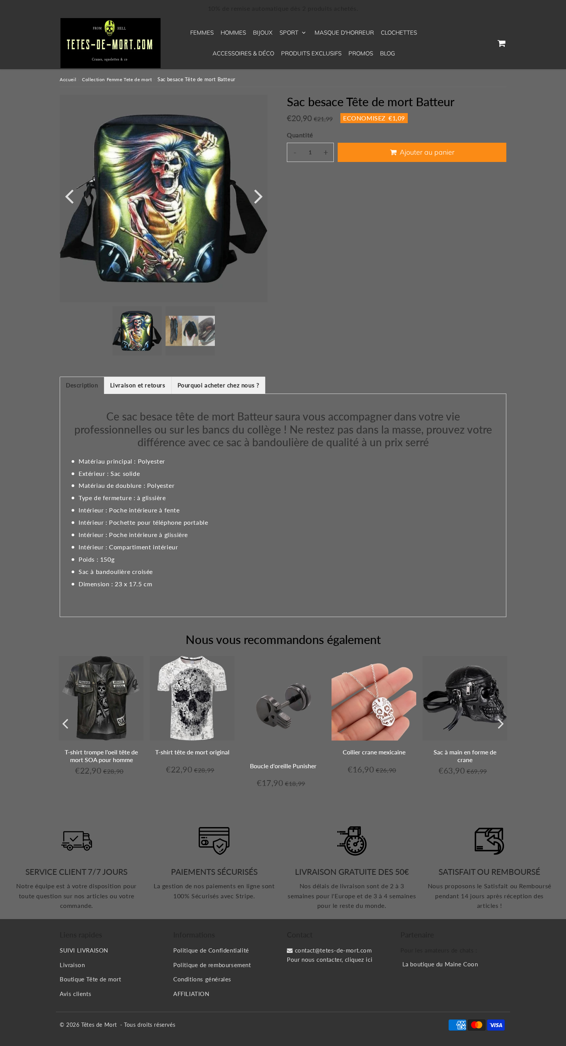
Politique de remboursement (212, 964)
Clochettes (399, 32)
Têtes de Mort (99, 1024)
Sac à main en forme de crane (465, 755)
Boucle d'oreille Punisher (283, 765)
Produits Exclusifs (311, 53)
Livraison (72, 964)
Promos (360, 53)
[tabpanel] (137, 330)
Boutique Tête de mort (90, 979)
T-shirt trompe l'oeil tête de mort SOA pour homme (101, 755)
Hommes (233, 32)
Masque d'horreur (344, 32)
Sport (289, 32)
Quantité (300, 134)
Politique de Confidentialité (211, 950)
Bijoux (263, 32)
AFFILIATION (191, 993)
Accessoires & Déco (243, 53)
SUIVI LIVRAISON (84, 950)
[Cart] (501, 43)
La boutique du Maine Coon (440, 964)
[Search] (465, 43)
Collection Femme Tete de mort (117, 79)
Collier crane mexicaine (374, 752)
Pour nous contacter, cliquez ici (329, 959)
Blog (387, 53)
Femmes (202, 32)
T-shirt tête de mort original (192, 752)
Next (258, 196)
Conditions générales (202, 979)
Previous (69, 196)
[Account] (483, 43)
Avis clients (75, 993)
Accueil (68, 79)
